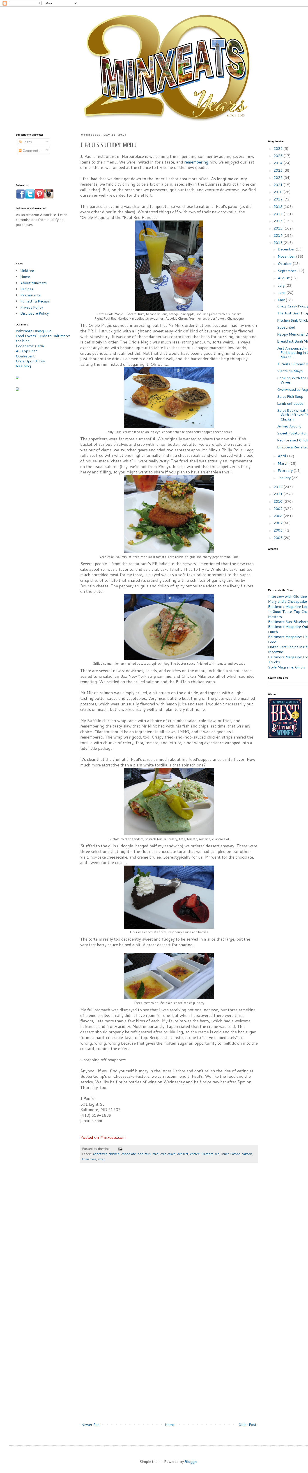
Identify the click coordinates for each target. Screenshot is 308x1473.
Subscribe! (286, 327)
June (282, 292)
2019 (278, 199)
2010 (278, 501)
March (283, 463)
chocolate (128, 1153)
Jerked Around (289, 426)
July (281, 285)
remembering (196, 162)
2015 (278, 228)
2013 (278, 242)
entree (195, 1153)
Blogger (191, 1461)
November (287, 256)
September (287, 270)
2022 (278, 177)
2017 (278, 213)
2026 (278, 148)
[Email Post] (120, 1148)
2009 (278, 508)
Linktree (27, 270)
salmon (247, 1153)
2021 (278, 184)
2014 (278, 235)
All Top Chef (26, 350)
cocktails (144, 1153)
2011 (278, 493)
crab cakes (167, 1153)
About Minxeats (33, 282)
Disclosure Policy (34, 313)
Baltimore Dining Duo (33, 330)
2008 (278, 515)
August (284, 277)
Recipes (26, 288)
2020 (278, 191)
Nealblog (23, 365)
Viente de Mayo (290, 370)
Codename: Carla (30, 345)
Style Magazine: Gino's (286, 667)
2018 (278, 206)
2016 (278, 220)
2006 (278, 530)
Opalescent (25, 356)
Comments (30, 150)
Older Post (247, 1424)
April (282, 455)
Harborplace (210, 1153)
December (287, 249)
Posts (26, 141)
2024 (278, 162)
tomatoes (89, 1159)
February (286, 470)
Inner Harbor (230, 1153)
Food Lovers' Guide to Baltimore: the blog (43, 338)
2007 (278, 522)
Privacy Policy (31, 307)
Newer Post (91, 1424)
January (285, 477)
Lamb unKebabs (290, 403)
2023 (278, 170)
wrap (101, 1159)
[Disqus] (169, 1234)
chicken (114, 1153)
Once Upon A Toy (30, 361)
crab (155, 1153)
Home (170, 1424)
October (285, 263)
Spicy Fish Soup (290, 396)
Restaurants (30, 295)
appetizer (100, 1153)
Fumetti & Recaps (35, 301)
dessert (182, 1153)
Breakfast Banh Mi (292, 341)
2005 (278, 537)
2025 (278, 155)
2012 (278, 486)
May (282, 299)
